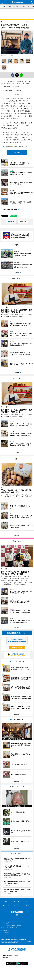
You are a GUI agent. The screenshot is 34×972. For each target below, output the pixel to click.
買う (21, 6)
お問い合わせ (6, 930)
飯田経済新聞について (8, 923)
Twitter (17, 916)
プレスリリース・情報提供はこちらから (12, 925)
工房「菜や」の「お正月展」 (14, 90)
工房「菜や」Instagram (10, 209)
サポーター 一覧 (17, 647)
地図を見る (17, 152)
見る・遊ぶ (15, 6)
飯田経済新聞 (17, 2)
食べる (9, 6)
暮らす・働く (26, 6)
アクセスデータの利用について (10, 927)
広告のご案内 (6, 932)
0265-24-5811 (9, 86)
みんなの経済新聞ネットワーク (17, 949)
